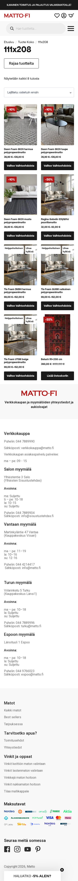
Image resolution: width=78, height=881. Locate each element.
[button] (32, 876)
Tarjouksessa (13, 724)
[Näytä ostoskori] (70, 15)
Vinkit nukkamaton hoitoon (22, 784)
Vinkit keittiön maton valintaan (24, 764)
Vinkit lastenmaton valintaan (23, 770)
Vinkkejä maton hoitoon (20, 777)
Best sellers (12, 717)
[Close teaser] (62, 870)
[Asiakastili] (63, 15)
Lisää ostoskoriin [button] (57, 375)
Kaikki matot (12, 710)
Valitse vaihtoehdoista (20, 165)
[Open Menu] (71, 28)
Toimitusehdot (14, 740)
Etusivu (9, 42)
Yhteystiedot (13, 747)
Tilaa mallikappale (16, 791)
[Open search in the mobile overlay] (36, 28)
